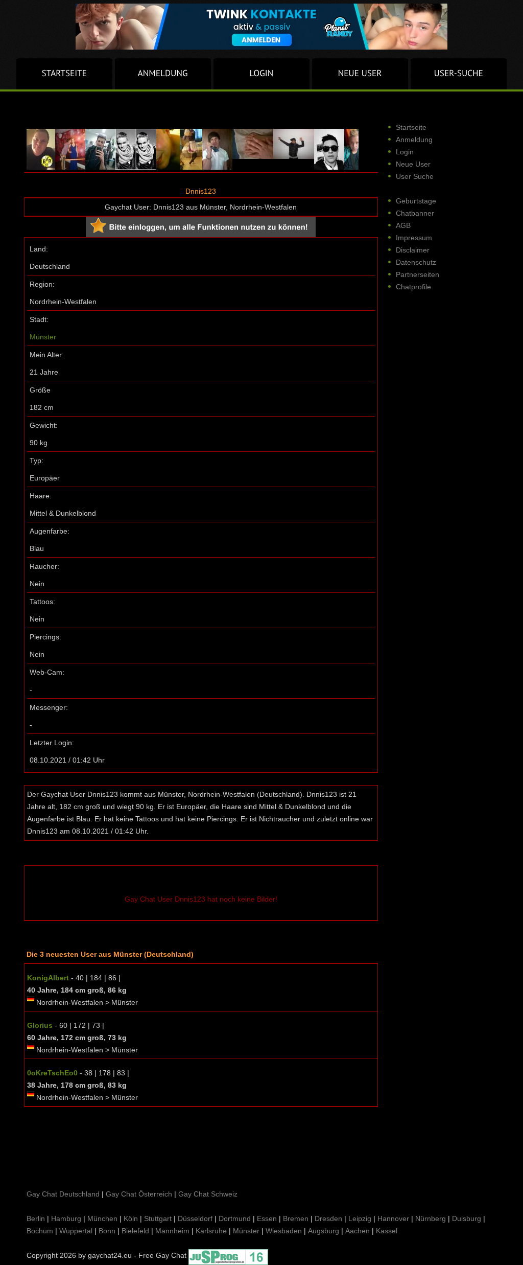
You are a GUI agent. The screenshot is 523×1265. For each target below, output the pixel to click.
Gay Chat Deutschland (63, 1194)
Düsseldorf (195, 1218)
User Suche (415, 176)
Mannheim (172, 1231)
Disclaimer (413, 250)
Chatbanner (415, 213)
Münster (43, 337)
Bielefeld (135, 1231)
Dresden (328, 1218)
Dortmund (235, 1218)
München (102, 1218)
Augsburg (323, 1231)
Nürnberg (430, 1218)
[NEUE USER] (360, 73)
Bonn (107, 1231)
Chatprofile (413, 287)
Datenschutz (416, 262)
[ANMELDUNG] (163, 73)
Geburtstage (416, 201)
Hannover (393, 1218)
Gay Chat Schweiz (207, 1194)
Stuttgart (158, 1218)
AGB (403, 225)
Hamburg (66, 1218)
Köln (131, 1218)
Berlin (36, 1218)
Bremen (295, 1218)
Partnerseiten (417, 274)
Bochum (40, 1231)
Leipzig (359, 1218)
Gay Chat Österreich (139, 1194)
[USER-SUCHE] (459, 73)
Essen (267, 1218)
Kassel (386, 1231)
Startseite (411, 127)
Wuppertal (75, 1231)
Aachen (357, 1231)
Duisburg (466, 1218)
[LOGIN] (261, 73)
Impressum (414, 238)
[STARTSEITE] (64, 73)
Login (405, 152)
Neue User (413, 164)
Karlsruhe (211, 1231)
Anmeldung (414, 139)
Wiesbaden (284, 1231)
